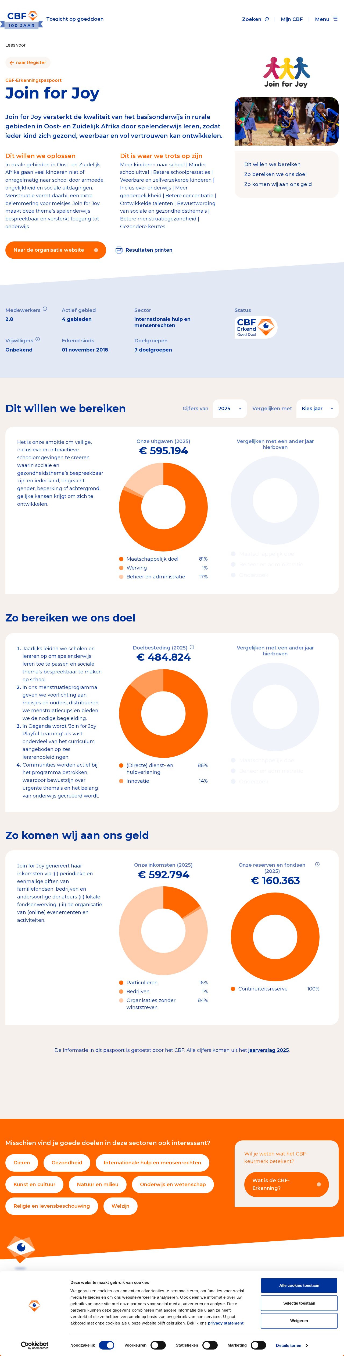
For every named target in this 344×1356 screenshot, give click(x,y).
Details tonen (288, 1345)
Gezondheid (67, 1163)
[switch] (158, 1345)
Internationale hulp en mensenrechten (152, 1163)
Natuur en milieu (98, 1185)
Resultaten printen (149, 250)
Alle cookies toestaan (299, 1285)
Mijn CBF (292, 19)
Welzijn (121, 1206)
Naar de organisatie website (48, 250)
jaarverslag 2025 (268, 1050)
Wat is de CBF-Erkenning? (271, 1184)
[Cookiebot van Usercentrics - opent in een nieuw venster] (34, 1345)
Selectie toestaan (299, 1303)
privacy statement (226, 1323)
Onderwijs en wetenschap (173, 1185)
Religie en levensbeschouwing (51, 1206)
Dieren (21, 1163)
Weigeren (299, 1320)
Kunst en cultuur (34, 1185)
